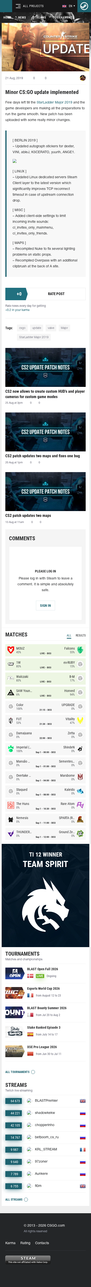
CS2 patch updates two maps (28, 515)
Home (7, 17)
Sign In (45, 605)
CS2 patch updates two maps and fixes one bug (42, 456)
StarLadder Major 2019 (54, 102)
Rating (25, 1243)
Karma (10, 1243)
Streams (39, 17)
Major (64, 328)
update (36, 328)
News (22, 17)
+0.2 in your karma (17, 310)
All (69, 635)
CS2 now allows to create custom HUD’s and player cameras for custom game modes (45, 394)
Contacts (42, 1243)
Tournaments (63, 17)
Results (81, 635)
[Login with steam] (84, 6)
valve (51, 328)
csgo (22, 328)
